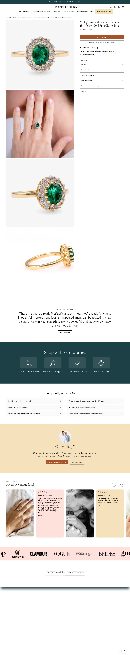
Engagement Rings (30, 600)
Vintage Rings (28, 597)
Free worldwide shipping (90, 86)
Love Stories (10, 600)
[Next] (122, 485)
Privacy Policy (47, 608)
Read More (65, 332)
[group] (65, 2)
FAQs (7, 606)
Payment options (48, 600)
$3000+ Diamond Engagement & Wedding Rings (22, 17)
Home (7, 17)
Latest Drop (28, 595)
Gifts (25, 603)
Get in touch (77, 462)
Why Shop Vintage (12, 597)
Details (83, 64)
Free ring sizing (86, 80)
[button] (23, 11)
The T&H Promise (87, 75)
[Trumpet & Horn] (65, 7)
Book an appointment (57, 462)
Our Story (9, 595)
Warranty (45, 611)
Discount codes (29, 606)
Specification (86, 70)
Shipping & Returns (48, 605)
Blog (7, 603)
